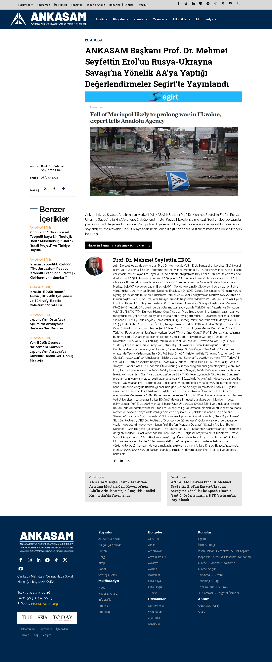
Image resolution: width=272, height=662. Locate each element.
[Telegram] (208, 3)
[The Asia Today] (47, 618)
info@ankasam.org (44, 604)
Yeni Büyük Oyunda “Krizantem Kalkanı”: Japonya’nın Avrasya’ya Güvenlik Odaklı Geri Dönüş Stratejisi (51, 351)
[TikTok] (215, 3)
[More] (63, 189)
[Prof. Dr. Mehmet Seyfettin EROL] (97, 360)
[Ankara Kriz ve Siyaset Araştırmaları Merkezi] (48, 19)
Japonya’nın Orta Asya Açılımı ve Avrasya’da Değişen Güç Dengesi (47, 324)
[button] (238, 3)
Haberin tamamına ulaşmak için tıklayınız (119, 245)
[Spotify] (200, 3)
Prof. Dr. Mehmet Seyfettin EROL (53, 168)
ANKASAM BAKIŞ (41, 227)
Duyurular (94, 40)
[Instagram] (186, 3)
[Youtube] (230, 3)
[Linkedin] (193, 3)
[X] (222, 3)
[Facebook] (178, 3)
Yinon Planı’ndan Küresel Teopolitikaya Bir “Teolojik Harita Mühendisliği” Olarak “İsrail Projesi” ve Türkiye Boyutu (51, 241)
